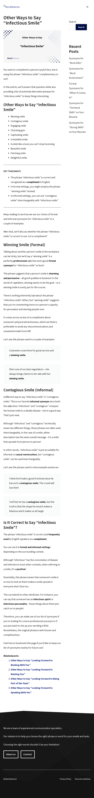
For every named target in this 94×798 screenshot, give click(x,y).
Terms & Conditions (83, 779)
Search (72, 21)
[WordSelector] (11, 6)
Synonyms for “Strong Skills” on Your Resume (77, 127)
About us (11, 754)
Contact (27, 754)
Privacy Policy (65, 779)
